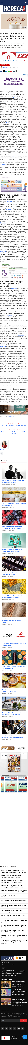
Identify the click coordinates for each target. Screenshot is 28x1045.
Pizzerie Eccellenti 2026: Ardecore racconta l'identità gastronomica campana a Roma (13, 926)
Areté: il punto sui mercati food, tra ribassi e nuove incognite (14, 504)
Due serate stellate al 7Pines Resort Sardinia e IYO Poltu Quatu (14, 906)
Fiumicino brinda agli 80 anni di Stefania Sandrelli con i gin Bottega (18, 983)
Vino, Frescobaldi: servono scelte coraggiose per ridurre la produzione (12, 736)
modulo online (11, 416)
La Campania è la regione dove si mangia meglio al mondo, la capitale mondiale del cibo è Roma (19, 1001)
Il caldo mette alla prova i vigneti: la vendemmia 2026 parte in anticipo (11, 876)
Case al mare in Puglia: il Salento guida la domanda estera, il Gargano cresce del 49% (13, 871)
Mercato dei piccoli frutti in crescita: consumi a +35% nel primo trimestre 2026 (13, 527)
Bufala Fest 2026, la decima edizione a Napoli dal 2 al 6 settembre (14, 901)
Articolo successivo (13, 429)
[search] (26, 2)
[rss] (22, 1028)
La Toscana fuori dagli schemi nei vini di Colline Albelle (14, 432)
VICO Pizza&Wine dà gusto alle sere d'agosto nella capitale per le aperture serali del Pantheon (14, 942)
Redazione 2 (3, 449)
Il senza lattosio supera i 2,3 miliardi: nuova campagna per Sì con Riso (12, 550)
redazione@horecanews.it (13, 965)
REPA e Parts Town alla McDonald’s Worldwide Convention (14, 426)
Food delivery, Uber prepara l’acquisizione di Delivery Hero (14, 644)
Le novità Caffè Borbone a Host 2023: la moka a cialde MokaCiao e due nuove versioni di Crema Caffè (19, 992)
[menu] (2, 2)
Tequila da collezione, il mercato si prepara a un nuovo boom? (11, 690)
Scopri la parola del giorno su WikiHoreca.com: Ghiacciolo (9, 896)
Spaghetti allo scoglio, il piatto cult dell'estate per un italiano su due (14, 921)
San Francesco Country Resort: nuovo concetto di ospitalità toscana (12, 911)
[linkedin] (14, 1028)
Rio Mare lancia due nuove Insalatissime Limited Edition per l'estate (12, 931)
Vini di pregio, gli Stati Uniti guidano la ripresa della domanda (13, 573)
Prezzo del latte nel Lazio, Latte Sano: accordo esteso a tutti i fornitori (12, 713)
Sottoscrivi (23, 1020)
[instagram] (10, 1028)
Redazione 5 (4, 530)
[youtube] (18, 1028)
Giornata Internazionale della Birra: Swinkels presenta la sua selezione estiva (14, 936)
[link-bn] (14, 21)
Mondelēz (3, 103)
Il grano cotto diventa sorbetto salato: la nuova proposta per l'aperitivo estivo (12, 881)
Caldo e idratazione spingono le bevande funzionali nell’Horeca (13, 667)
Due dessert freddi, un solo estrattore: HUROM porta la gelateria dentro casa (12, 886)
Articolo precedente (15, 423)
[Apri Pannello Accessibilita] (24, 1037)
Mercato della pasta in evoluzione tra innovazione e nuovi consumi (12, 596)
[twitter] (6, 1028)
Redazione (4, 553)
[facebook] (2, 1028)
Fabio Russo (4, 670)
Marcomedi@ (17, 1040)
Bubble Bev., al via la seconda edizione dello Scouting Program (13, 481)
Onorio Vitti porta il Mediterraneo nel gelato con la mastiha (13, 916)
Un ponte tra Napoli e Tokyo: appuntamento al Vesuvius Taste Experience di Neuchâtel (14, 891)
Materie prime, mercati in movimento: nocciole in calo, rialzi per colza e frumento (12, 620)
